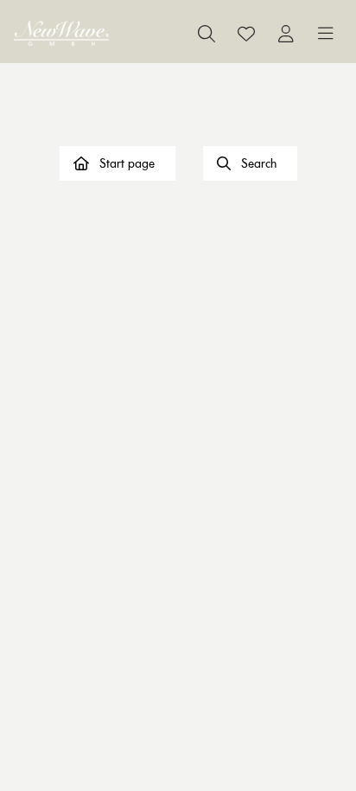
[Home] (61, 33)
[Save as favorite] (246, 33)
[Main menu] (325, 33)
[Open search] (206, 33)
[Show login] (286, 33)
